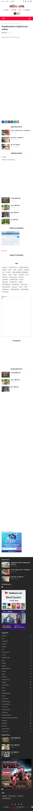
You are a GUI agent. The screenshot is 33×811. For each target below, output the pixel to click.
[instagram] (28, 1)
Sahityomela (4, 32)
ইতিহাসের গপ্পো (21, 277)
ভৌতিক (14, 269)
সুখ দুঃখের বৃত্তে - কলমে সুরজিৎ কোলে (17, 137)
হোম (2, 23)
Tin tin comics (5, 291)
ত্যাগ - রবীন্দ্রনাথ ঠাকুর (14, 219)
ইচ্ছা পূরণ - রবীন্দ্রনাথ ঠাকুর (15, 205)
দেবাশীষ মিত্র (8, 272)
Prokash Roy (5, 282)
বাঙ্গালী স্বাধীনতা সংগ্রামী (14, 279)
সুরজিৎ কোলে (4, 274)
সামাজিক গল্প (20, 282)
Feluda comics (24, 284)
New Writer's (21, 274)
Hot (20, 10)
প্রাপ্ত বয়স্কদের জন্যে (13, 282)
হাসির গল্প (25, 286)
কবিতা (3, 272)
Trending (27, 10)
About (7, 1)
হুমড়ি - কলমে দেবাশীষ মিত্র (15, 144)
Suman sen (14, 286)
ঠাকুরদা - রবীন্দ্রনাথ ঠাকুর (15, 212)
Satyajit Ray (26, 269)
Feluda (15, 274)
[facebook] (23, 1)
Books (10, 269)
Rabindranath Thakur (23, 267)
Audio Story (4, 277)
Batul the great (5, 289)
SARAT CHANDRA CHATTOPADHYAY (20, 272)
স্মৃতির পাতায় (21, 279)
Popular (14, 10)
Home (3, 1)
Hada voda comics (6, 286)
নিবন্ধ (27, 274)
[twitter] (26, 1)
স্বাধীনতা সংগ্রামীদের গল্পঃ (6, 284)
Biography (4, 269)
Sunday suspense (13, 277)
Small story (4, 267)
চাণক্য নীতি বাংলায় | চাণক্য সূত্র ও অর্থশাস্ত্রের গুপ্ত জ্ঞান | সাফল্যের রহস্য (20, 563)
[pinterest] (30, 1)
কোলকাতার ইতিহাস (5, 279)
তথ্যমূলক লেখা (20, 269)
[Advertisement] (16, 461)
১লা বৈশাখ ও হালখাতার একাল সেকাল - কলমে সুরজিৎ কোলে (20, 130)
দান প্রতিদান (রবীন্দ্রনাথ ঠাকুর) (15, 198)
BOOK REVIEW (15, 284)
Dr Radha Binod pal (15, 289)
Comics (6, 10)
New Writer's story (13, 267)
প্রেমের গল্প (20, 286)
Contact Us (12, 1)
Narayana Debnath (24, 289)
